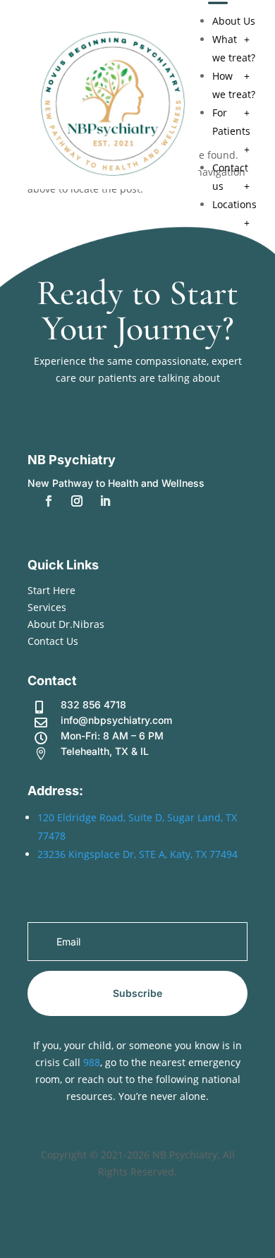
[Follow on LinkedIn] (105, 501)
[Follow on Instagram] (77, 501)
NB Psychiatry (72, 459)
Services (47, 607)
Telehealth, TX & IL (105, 751)
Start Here (51, 590)
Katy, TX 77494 (204, 854)
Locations (234, 204)
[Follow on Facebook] (48, 501)
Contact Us (53, 641)
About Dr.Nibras (66, 624)
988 (91, 1062)
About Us (233, 21)
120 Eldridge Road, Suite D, (102, 817)
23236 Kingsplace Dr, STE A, (103, 854)
